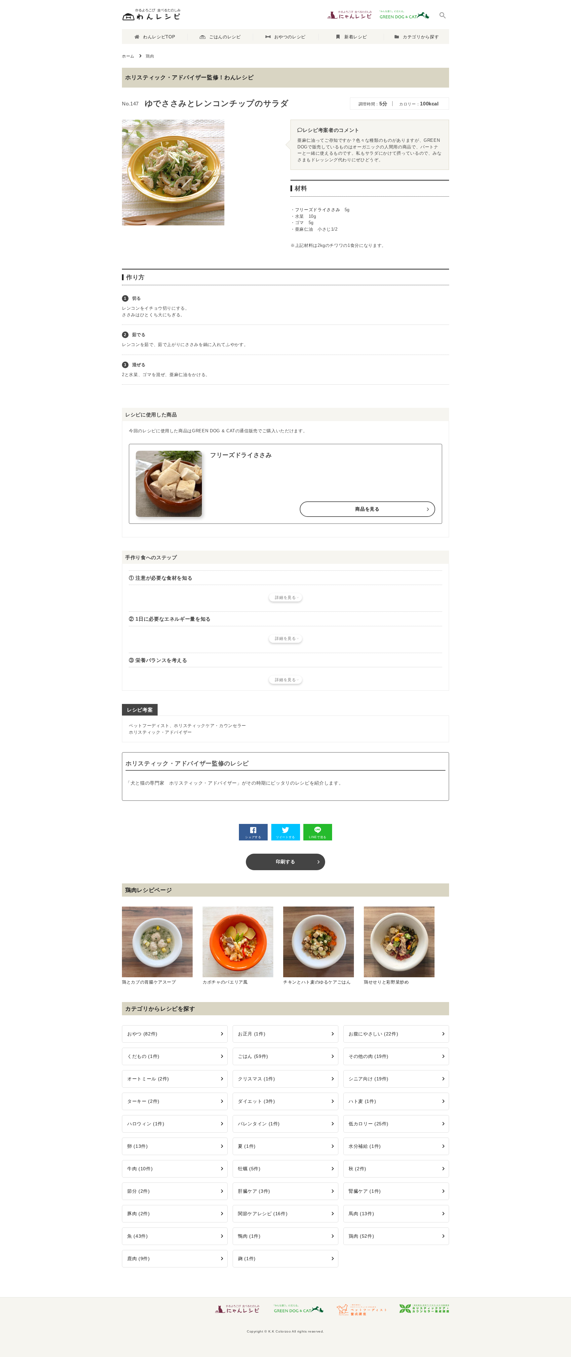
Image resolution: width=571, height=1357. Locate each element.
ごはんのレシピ (225, 36)
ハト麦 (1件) (362, 1101)
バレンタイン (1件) (259, 1123)
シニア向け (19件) (369, 1078)
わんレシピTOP (159, 36)
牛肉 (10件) (140, 1168)
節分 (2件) (138, 1191)
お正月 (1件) (251, 1033)
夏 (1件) (247, 1146)
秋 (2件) (357, 1168)
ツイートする (285, 837)
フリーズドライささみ (317, 209)
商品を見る (367, 509)
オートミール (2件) (148, 1078)
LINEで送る (317, 837)
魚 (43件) (137, 1236)
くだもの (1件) (143, 1056)
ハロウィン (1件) (146, 1123)
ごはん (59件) (253, 1056)
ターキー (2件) (143, 1101)
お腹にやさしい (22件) (373, 1033)
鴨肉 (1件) (249, 1236)
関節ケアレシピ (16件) (262, 1213)
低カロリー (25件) (369, 1123)
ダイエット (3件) (256, 1101)
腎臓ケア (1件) (365, 1191)
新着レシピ (355, 36)
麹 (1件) (247, 1258)
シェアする (253, 837)
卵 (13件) (137, 1146)
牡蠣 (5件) (249, 1168)
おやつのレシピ (290, 36)
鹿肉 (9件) (138, 1258)
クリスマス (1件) (256, 1078)
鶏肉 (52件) (361, 1236)
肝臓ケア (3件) (254, 1191)
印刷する (285, 861)
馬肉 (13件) (361, 1213)
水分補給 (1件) (365, 1146)
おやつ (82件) (142, 1033)
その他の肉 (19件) (369, 1056)
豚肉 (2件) (138, 1213)
